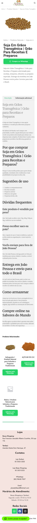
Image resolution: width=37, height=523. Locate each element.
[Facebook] (19, 511)
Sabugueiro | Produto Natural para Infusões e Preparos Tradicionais (10, 361)
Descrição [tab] (8, 98)
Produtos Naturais (12, 9)
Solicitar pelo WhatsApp (10, 372)
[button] (16, 519)
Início (3, 9)
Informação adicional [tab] (23, 98)
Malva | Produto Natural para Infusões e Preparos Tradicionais (10, 403)
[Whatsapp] (14, 511)
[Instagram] (25, 511)
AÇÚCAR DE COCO (29, 357)
